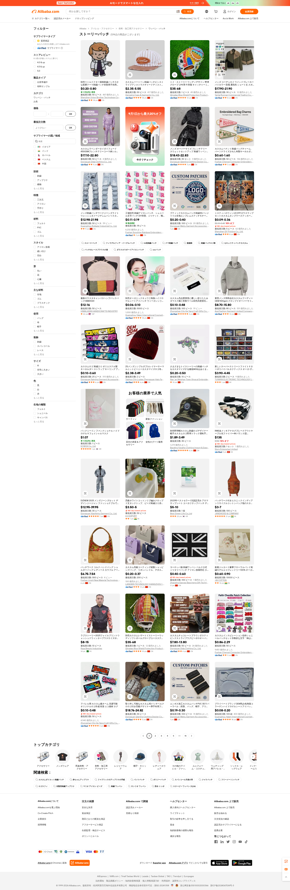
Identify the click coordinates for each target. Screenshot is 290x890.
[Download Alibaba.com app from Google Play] (242, 863)
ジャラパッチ (207, 780)
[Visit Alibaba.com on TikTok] (246, 841)
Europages (189, 876)
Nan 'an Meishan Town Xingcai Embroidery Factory (189, 379)
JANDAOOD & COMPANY (227, 513)
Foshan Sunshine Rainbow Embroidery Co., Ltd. (145, 232)
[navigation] (55, 382)
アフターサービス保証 (92, 824)
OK (70, 114)
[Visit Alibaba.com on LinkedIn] (222, 841)
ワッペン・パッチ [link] (156, 28)
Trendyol (177, 876)
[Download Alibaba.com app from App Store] (220, 863)
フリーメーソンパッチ (230, 780)
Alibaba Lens (44, 863)
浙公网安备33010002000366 (194, 885)
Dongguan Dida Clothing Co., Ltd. (96, 161)
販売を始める (220, 813)
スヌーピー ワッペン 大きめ (184, 786)
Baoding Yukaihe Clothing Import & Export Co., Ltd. (189, 447)
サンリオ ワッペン (138, 786)
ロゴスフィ (43, 786)
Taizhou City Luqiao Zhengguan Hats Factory (145, 379)
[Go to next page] (191, 736)
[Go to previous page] (143, 736)
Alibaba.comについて (48, 801)
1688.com (114, 876)
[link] (286, 861)
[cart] (216, 12)
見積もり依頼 (132, 813)
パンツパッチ (139, 780)
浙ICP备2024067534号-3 (222, 885)
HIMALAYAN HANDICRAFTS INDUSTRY (99, 311)
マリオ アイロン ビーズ (92, 786)
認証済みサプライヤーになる (228, 824)
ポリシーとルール (90, 836)
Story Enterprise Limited (226, 449)
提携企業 (218, 830)
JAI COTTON (221, 580)
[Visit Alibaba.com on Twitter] (228, 841)
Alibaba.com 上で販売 (224, 807)
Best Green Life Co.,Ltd (181, 513)
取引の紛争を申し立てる (181, 819)
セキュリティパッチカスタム (236, 243)
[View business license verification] (172, 885)
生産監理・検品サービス (93, 830)
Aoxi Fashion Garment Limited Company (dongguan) (234, 311)
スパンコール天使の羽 (184, 780)
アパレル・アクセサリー (102, 28)
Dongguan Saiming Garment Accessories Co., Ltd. (100, 379)
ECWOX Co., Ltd (88, 446)
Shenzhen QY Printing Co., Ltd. (229, 231)
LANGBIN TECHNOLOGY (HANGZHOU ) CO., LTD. (145, 584)
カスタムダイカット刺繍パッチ (51, 780)
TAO (169, 876)
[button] (178, 11)
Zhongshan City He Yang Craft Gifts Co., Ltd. (189, 311)
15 (185, 736)
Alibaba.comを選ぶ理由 (49, 807)
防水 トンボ (159, 786)
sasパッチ (157, 250)
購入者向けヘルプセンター (182, 807)
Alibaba (82, 28)
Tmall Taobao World (130, 876)
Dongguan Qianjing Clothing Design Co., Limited (189, 161)
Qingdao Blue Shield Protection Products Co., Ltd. (189, 95)
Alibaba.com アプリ (178, 863)
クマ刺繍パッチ (171, 243)
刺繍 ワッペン (116, 786)
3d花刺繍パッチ (150, 243)
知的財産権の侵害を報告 (181, 830)
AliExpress (102, 876)
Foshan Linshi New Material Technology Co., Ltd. (100, 580)
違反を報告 (175, 836)
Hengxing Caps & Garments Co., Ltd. (142, 95)
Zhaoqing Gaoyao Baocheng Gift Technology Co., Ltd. (189, 582)
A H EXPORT (131, 516)
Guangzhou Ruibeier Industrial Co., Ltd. (99, 226)
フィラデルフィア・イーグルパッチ (120, 243)
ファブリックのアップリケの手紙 (111, 780)
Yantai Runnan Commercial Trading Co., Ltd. (234, 95)
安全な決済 (87, 807)
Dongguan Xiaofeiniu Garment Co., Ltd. (99, 513)
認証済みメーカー (134, 807)
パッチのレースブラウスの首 (96, 250)
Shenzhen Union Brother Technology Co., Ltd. (100, 97)
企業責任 (42, 819)
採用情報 (42, 824)
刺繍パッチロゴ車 (208, 243)
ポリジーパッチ (159, 780)
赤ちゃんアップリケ (81, 780)
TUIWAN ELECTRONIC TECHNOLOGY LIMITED (234, 379)
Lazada (145, 876)
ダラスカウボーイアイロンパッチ (130, 250)
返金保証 (86, 813)
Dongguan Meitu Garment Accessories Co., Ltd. (189, 226)
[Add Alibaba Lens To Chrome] (80, 863)
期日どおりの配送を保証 (93, 819)
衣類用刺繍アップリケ (65, 786)
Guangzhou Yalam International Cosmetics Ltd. (145, 315)
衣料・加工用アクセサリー (131, 28)
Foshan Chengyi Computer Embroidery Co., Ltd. (234, 161)
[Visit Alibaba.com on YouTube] (240, 841)
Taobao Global (157, 876)
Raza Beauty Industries (91, 648)
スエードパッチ (90, 243)
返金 (172, 824)
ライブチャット (177, 813)
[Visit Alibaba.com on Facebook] (216, 841)
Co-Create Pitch (45, 813)
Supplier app (159, 863)
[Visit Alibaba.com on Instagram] (234, 841)
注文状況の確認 (221, 819)
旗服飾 (189, 243)
